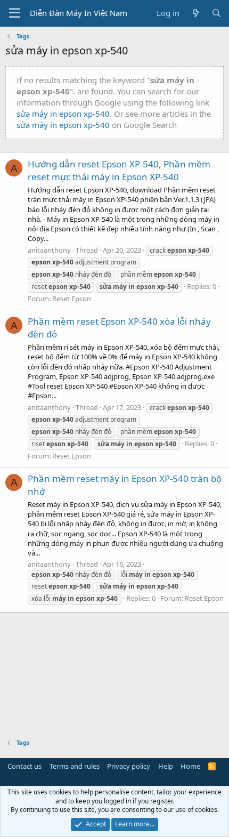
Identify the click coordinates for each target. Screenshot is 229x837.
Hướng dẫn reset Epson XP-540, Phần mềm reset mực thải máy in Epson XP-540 (119, 170)
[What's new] (195, 13)
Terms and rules (75, 766)
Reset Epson (71, 298)
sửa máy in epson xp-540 (63, 113)
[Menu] (14, 13)
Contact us (24, 766)
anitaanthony (49, 250)
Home (190, 766)
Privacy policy (128, 766)
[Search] (216, 13)
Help (165, 766)
